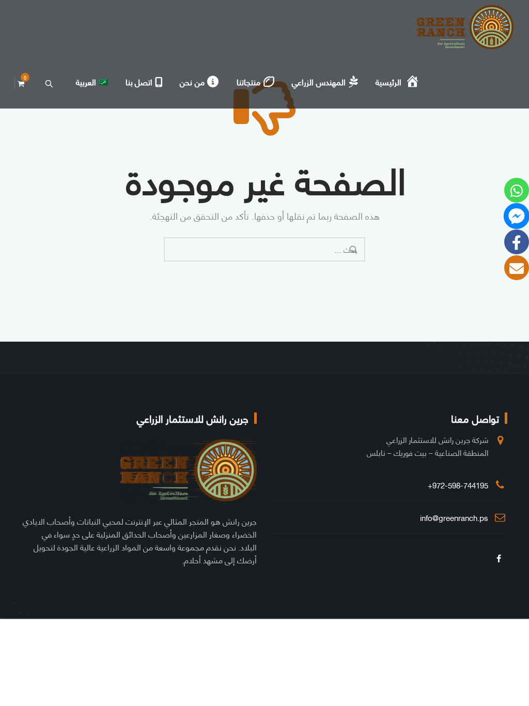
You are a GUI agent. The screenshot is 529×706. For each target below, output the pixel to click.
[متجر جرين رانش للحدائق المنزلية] (465, 27)
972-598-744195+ (458, 485)
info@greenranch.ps (454, 517)
